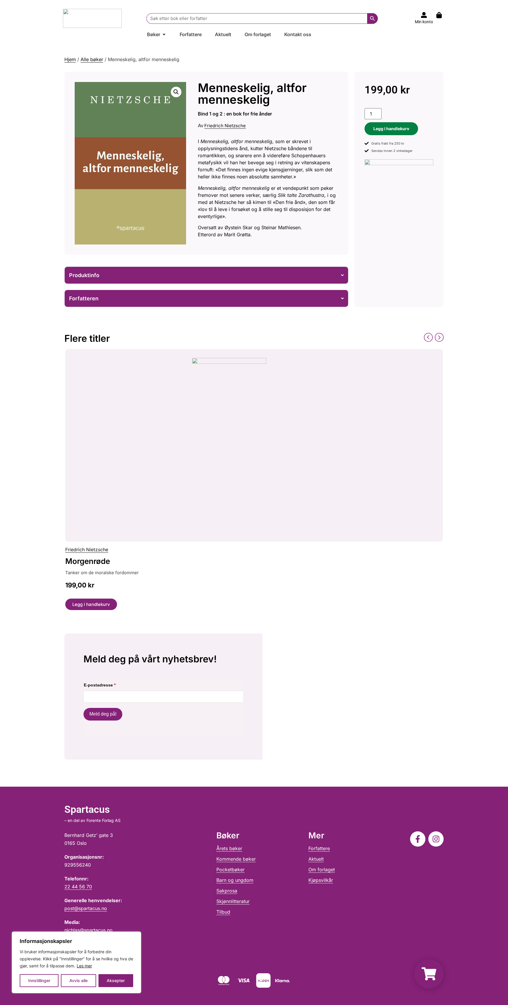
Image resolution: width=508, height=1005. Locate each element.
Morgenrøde (87, 561)
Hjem (70, 59)
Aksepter (116, 980)
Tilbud (223, 912)
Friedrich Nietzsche (225, 125)
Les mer (84, 965)
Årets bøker (229, 848)
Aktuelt (316, 859)
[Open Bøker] (164, 34)
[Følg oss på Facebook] (417, 839)
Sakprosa (226, 891)
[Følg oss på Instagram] (436, 839)
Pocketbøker (230, 869)
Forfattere (319, 848)
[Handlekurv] (442, 15)
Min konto (424, 21)
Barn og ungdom (234, 880)
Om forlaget (321, 869)
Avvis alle (78, 980)
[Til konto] (424, 15)
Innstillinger (39, 980)
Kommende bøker (236, 859)
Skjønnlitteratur (233, 901)
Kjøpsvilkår (320, 880)
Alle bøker (92, 59)
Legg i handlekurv (391, 128)
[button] (176, 92)
